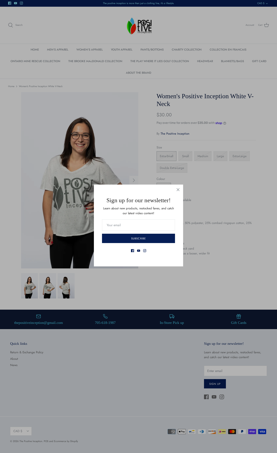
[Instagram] (144, 250)
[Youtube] (138, 250)
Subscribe (138, 238)
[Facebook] (132, 250)
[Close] (178, 189)
